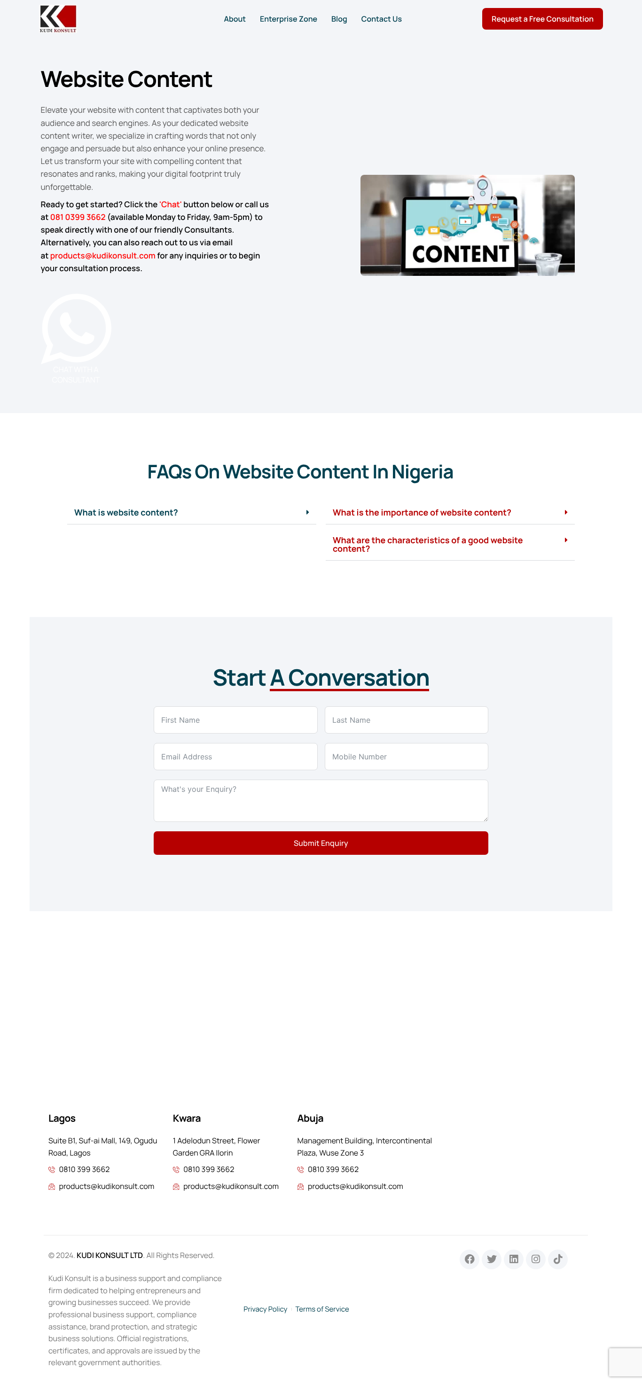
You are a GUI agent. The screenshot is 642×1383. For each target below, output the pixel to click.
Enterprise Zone (288, 19)
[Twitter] (491, 1259)
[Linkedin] (514, 1259)
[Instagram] (536, 1259)
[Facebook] (469, 1259)
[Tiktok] (558, 1259)
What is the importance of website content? (422, 512)
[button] (191, 512)
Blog (339, 19)
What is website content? (126, 512)
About (235, 19)
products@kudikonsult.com (103, 255)
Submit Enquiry (321, 843)
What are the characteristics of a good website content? (428, 545)
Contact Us (381, 19)
